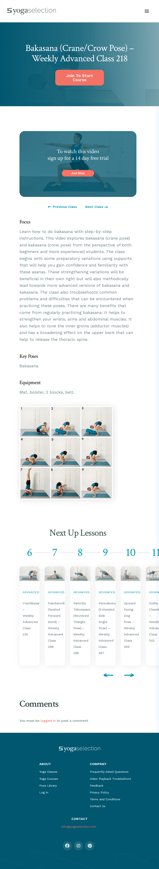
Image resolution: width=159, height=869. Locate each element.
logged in (48, 721)
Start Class (28, 616)
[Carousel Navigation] (77, 676)
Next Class (94, 207)
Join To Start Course (79, 77)
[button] (147, 11)
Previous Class (65, 207)
